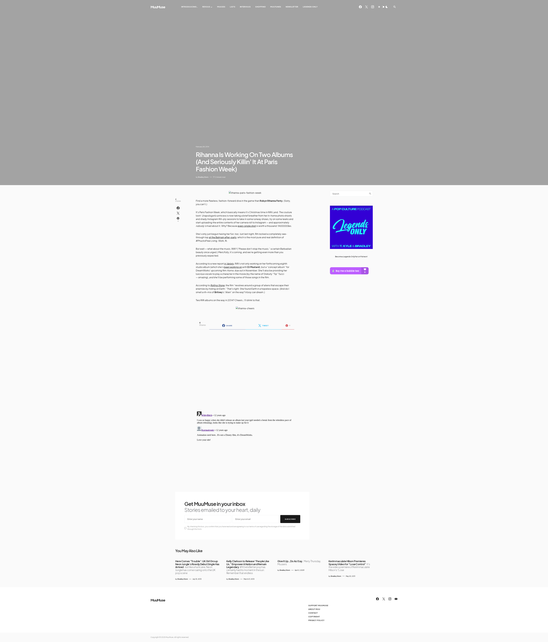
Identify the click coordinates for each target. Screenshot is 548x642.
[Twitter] (366, 6)
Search (370, 193)
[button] (382, 7)
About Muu (314, 609)
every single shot (247, 225)
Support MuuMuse (318, 605)
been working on (233, 267)
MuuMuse (158, 7)
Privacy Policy (316, 620)
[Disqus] (245, 368)
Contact (313, 613)
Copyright (314, 617)
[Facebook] (360, 6)
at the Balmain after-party (222, 237)
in (229, 263)
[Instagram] (372, 6)
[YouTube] (396, 598)
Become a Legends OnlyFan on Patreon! (351, 257)
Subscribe (290, 519)
